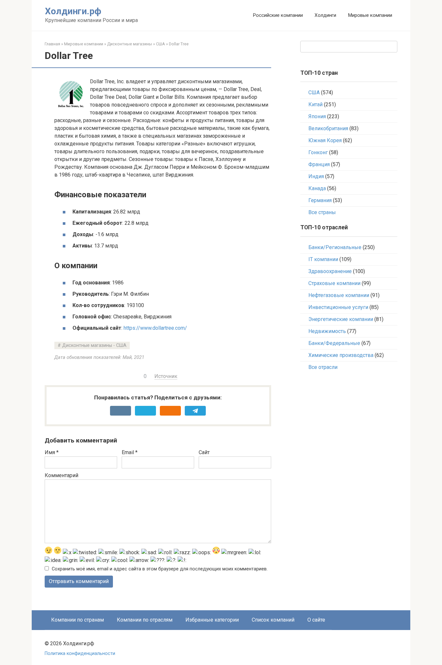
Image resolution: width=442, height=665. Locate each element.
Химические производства (340, 355)
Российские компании (278, 15)
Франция (319, 164)
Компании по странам (77, 620)
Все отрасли (322, 367)
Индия (316, 176)
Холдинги (325, 15)
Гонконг (318, 152)
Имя (52, 452)
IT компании (323, 259)
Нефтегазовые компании (338, 295)
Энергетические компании (340, 319)
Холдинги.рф (73, 11)
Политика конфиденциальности (80, 653)
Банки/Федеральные (334, 343)
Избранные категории (212, 620)
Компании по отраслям (144, 620)
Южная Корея (325, 140)
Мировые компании (370, 15)
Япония (317, 116)
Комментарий (61, 475)
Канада (317, 188)
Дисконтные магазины (129, 43)
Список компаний (273, 620)
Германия (320, 200)
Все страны (322, 212)
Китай (315, 104)
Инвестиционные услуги (338, 307)
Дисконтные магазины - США (94, 345)
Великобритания (328, 128)
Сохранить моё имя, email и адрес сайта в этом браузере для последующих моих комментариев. (160, 569)
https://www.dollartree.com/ (155, 328)
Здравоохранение (330, 271)
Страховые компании (334, 283)
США (160, 43)
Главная (52, 43)
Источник (165, 376)
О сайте (316, 620)
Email (130, 452)
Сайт (204, 452)
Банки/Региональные (334, 247)
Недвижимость (327, 331)
